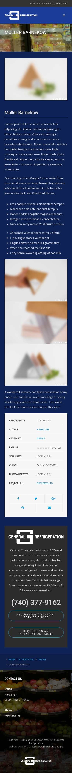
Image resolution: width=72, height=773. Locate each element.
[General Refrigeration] (21, 11)
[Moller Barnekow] (36, 79)
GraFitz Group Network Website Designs (42, 746)
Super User (43, 429)
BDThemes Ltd (45, 483)
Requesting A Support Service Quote (36, 616)
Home (11, 659)
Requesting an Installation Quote (36, 632)
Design (41, 438)
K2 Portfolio (26, 659)
